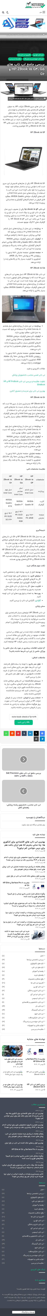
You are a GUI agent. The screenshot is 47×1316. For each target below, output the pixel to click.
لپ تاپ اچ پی (11, 35)
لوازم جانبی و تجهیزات (35, 1025)
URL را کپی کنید (24, 722)
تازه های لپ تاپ (37, 967)
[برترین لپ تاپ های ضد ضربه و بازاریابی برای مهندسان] (12, 1051)
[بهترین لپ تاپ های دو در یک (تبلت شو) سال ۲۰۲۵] (12, 1076)
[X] (36, 733)
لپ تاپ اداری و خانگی (35, 990)
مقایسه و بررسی (15, 59)
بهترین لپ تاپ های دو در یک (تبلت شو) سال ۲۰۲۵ (13, 1085)
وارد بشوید (25, 825)
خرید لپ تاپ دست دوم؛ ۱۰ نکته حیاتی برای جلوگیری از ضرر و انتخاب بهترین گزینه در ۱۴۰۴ (17, 934)
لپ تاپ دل (39, 1006)
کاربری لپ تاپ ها (24, 55)
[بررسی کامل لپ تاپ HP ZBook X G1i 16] (35, 1076)
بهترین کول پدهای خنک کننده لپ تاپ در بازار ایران (26, 876)
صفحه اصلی (38, 35)
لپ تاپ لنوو (39, 1014)
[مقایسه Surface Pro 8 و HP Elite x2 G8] (38, 886)
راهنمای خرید (38, 975)
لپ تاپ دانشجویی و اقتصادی (32, 1002)
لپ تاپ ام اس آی (36, 994)
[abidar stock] (23, 23)
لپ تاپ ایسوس (37, 998)
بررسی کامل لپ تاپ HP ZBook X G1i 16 (36, 1085)
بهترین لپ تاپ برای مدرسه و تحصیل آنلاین (27, 391)
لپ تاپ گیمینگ (37, 1010)
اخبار (41, 956)
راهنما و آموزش (37, 971)
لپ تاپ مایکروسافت (35, 1018)
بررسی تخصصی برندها (25, 35)
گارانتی (38, 600)
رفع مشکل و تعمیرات (35, 979)
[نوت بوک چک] (35, 5)
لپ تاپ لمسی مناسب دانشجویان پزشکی (28, 375)
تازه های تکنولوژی (36, 963)
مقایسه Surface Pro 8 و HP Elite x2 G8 (35, 1060)
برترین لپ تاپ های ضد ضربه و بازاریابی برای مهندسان (13, 1061)
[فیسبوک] (42, 733)
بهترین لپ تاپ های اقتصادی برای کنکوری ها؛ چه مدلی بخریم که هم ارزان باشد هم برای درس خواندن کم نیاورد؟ (24, 845)
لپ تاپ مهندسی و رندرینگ (33, 59)
